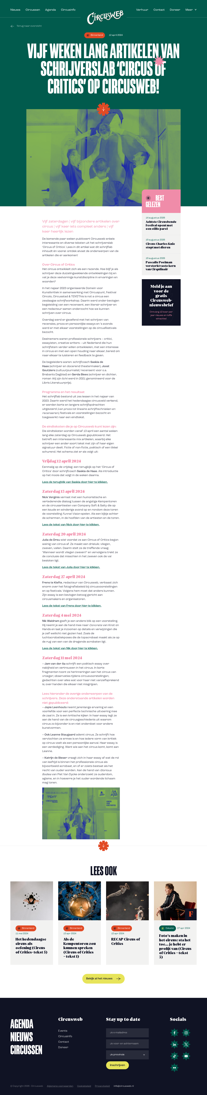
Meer (189, 10)
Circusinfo (68, 10)
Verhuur (142, 10)
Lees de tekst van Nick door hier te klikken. (70, 524)
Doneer (175, 10)
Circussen (33, 10)
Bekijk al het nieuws (99, 978)
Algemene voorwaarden (60, 1086)
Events (62, 1031)
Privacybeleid (102, 1086)
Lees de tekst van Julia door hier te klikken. (71, 567)
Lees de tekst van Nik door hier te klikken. (70, 648)
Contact (159, 10)
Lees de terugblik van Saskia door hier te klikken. (75, 482)
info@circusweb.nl (124, 1086)
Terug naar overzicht (29, 26)
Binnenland (97, 35)
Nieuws (15, 10)
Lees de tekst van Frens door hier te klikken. (71, 606)
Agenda (50, 10)
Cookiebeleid (84, 1086)
